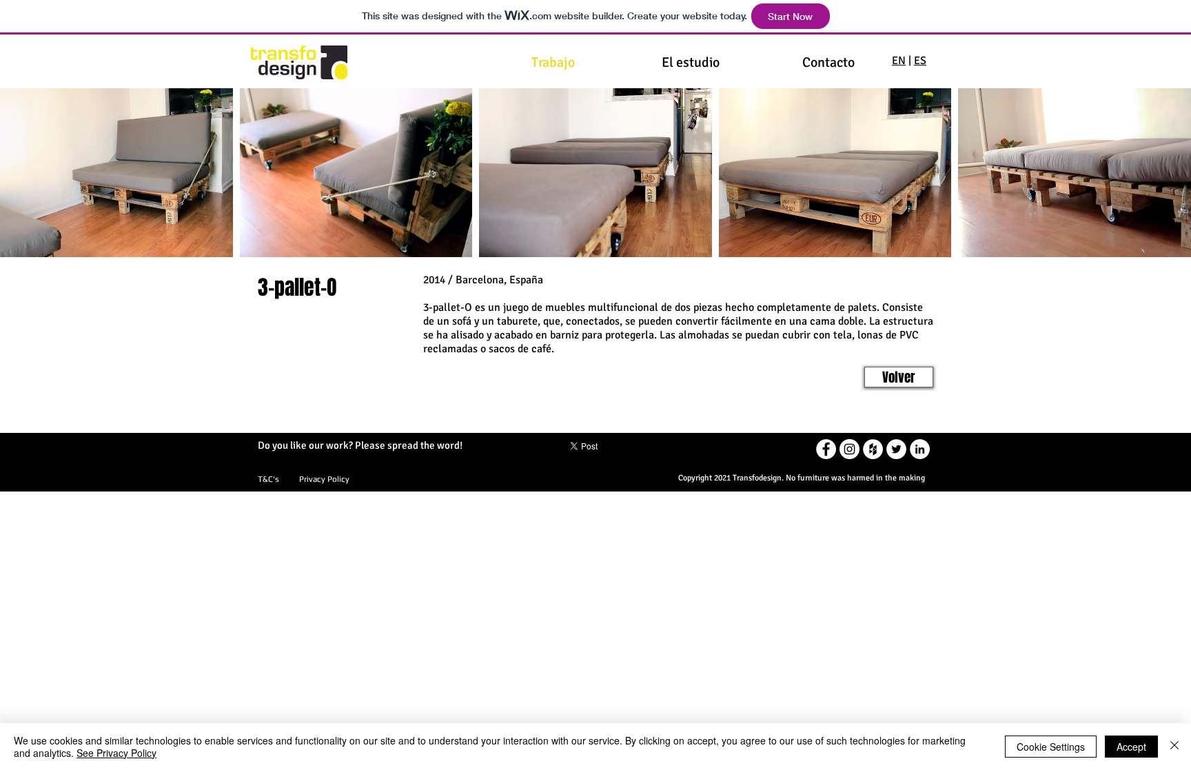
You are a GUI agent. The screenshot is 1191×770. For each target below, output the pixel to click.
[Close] (1174, 746)
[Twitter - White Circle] (896, 449)
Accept (1131, 746)
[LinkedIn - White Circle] (920, 449)
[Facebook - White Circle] (826, 449)
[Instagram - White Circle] (849, 449)
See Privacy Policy (116, 753)
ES (920, 61)
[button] (116, 172)
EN (899, 61)
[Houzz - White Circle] (873, 449)
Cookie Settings (1051, 746)
